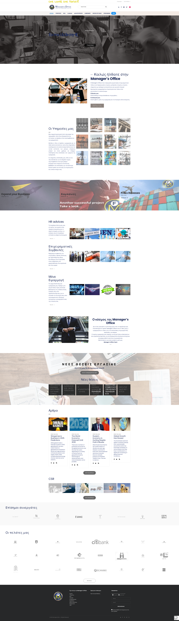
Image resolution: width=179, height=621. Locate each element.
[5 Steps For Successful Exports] (123, 289)
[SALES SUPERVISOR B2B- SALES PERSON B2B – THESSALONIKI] (68, 389)
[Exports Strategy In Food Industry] (107, 289)
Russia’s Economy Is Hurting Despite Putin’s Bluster (99, 439)
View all (51, 238)
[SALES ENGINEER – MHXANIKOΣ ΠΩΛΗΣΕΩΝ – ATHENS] (96, 389)
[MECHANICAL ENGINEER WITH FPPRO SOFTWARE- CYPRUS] (55, 389)
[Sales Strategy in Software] (77, 289)
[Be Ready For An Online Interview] (77, 233)
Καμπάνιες (72, 600)
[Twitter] (126, 617)
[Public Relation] (82, 142)
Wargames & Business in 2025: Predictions (58, 438)
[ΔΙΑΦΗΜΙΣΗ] (96, 142)
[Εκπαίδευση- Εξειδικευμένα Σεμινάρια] (124, 158)
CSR (70, 605)
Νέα (57, 434)
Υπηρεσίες (72, 595)
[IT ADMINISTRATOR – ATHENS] (82, 389)
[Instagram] (124, 617)
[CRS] (82, 158)
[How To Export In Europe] (92, 256)
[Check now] (30, 195)
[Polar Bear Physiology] (82, 488)
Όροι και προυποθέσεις (95, 593)
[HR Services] (110, 125)
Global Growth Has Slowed (120, 437)
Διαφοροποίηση (73, 599)
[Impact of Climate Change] (68, 488)
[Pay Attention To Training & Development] (123, 233)
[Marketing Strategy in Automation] (92, 289)
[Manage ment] (110, 142)
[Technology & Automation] (123, 256)
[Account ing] (124, 142)
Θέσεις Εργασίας (73, 602)
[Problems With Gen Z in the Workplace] (107, 233)
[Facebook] (122, 617)
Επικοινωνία (72, 603)
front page (53, 434)
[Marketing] (82, 125)
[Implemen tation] (96, 158)
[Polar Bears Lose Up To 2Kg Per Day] (123, 488)
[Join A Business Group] (77, 256)
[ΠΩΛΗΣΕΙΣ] (96, 125)
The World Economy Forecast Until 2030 (77, 439)
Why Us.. (97, 105)
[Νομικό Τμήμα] (124, 125)
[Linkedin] (120, 617)
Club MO (71, 598)
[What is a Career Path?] (92, 233)
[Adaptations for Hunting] (96, 488)
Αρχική (71, 593)
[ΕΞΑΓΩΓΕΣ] (110, 158)
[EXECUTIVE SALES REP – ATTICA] (123, 389)
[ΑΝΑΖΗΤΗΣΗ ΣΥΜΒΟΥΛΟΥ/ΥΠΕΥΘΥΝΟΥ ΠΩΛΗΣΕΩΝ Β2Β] (110, 389)
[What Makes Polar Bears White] (55, 488)
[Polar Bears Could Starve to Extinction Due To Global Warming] (110, 488)
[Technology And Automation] (107, 256)
